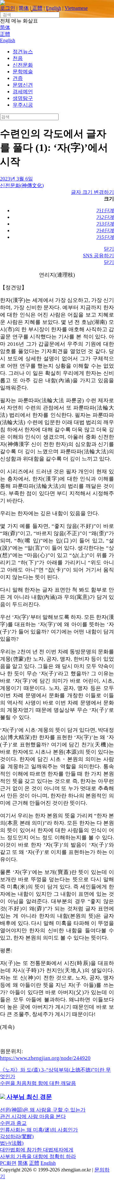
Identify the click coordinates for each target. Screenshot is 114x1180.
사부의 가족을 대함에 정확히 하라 (38, 1156)
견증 (18, 78)
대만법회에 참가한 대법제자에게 (36, 1149)
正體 (37, 8)
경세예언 (23, 91)
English (53, 8)
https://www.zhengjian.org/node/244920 (45, 1058)
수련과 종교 (13, 1123)
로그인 (7, 8)
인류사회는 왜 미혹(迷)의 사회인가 (39, 1129)
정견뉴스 (23, 51)
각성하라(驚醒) (17, 1136)
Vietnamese (76, 8)
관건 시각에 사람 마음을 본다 (33, 1116)
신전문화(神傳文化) (22, 185)
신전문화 (23, 65)
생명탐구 (23, 98)
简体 (24, 8)
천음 (18, 58)
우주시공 (23, 105)
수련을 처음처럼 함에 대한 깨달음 (38, 1083)
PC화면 (8, 1163)
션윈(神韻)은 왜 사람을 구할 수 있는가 (43, 1109)
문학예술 (23, 71)
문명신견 (23, 85)
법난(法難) (11, 1143)
